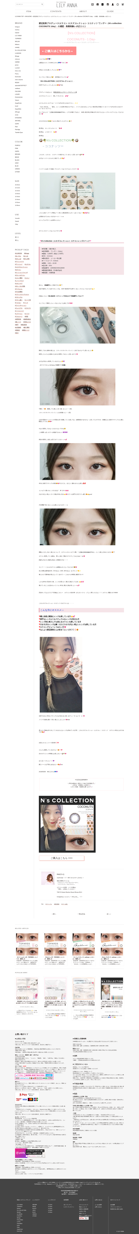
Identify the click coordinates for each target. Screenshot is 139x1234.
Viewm (17, 100)
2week (17, 221)
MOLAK (17, 41)
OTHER (17, 172)
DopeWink (18, 109)
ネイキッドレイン (68, 350)
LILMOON (18, 53)
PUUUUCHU (19, 97)
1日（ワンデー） (68, 1204)
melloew (17, 88)
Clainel (17, 32)
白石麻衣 (18, 327)
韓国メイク (26, 330)
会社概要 (112, 1204)
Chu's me (18, 71)
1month (17, 218)
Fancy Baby (20, 1219)
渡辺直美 (24, 324)
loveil (16, 106)
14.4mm (17, 199)
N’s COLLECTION (21, 1210)
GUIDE (110, 11)
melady (17, 47)
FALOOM (18, 91)
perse (16, 65)
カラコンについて (83, 1204)
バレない (18, 302)
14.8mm (17, 205)
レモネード (48, 132)
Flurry (17, 73)
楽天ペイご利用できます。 (86, 1215)
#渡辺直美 (56, 904)
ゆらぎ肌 (26, 258)
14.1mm (17, 187)
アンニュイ (19, 264)
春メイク (18, 322)
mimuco (17, 59)
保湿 (26, 316)
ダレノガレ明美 (20, 286)
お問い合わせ (98, 1207)
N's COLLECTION (20, 50)
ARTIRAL (18, 120)
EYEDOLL (19, 1216)
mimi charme (19, 79)
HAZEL (17, 151)
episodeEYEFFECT (21, 85)
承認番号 (47, 285)
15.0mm (17, 185)
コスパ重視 (19, 278)
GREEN (17, 169)
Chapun (17, 27)
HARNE (17, 62)
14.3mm (17, 196)
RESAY (17, 82)
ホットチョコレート (51, 128)
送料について (82, 1213)
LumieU (17, 68)
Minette (19, 1212)
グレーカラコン (20, 275)
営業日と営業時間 (83, 1209)
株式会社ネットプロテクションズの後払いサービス (39, 1068)
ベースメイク (20, 311)
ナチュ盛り (19, 300)
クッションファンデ (22, 272)
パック (26, 302)
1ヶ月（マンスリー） (69, 1207)
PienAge (17, 129)
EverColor (18, 76)
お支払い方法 (82, 1211)
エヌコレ (28, 264)
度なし (17, 240)
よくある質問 (98, 1204)
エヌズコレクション (22, 267)
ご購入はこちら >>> (62, 858)
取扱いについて (83, 1207)
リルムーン (19, 316)
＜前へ (54, 914)
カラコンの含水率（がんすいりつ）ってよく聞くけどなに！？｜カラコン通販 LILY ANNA (91, 592)
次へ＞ (109, 914)
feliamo (17, 44)
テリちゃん (19, 289)
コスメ (27, 278)
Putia (18, 1227)
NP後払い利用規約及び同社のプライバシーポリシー (37, 1069)
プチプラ (28, 308)
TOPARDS (18, 38)
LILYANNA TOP (19, 16)
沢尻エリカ (27, 322)
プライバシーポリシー (116, 1207)
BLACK (17, 160)
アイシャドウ (20, 261)
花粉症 (18, 330)
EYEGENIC (18, 118)
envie (16, 115)
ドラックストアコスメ (22, 294)
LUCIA (18, 1221)
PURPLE (17, 145)
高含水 (49, 581)
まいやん (18, 256)
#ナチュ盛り (64, 904)
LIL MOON (19, 1214)
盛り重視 (26, 327)
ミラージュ (19, 313)
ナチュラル (19, 297)
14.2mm (17, 190)
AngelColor (18, 103)
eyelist (17, 123)
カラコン (18, 269)
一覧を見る (81, 914)
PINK (16, 148)
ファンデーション (21, 305)
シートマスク (20, 280)
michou (17, 29)
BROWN (17, 154)
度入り (17, 237)
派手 (17, 324)
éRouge (17, 112)
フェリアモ (19, 308)
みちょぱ (18, 258)
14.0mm (17, 193)
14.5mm (17, 202)
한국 (17, 333)
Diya (16, 126)
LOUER (17, 94)
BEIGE (17, 157)
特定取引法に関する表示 (116, 1209)
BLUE (16, 166)
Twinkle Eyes (19, 132)
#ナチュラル (49, 904)
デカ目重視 (19, 291)
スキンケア (19, 283)
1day (16, 224)
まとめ (26, 256)
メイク (27, 313)
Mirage (17, 56)
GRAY (17, 163)
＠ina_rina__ (75, 896)
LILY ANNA (18, 35)
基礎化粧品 (27, 319)
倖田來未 (18, 319)
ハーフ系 (28, 300)
